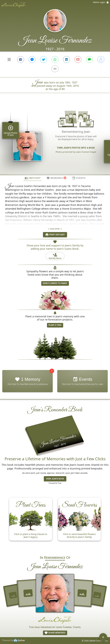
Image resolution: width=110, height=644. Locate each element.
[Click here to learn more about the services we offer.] (55, 620)
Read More (55, 229)
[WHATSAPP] (55, 59)
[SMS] (89, 59)
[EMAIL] (77, 59)
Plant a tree (54, 325)
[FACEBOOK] (20, 59)
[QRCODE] (9, 59)
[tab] (32, 178)
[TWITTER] (43, 59)
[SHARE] (100, 59)
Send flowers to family (55, 283)
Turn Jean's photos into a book (76, 148)
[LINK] (55, 68)
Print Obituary (57, 235)
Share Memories (56, 633)
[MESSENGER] (32, 59)
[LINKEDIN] (66, 59)
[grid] (55, 138)
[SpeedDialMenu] (103, 637)
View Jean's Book (55, 479)
